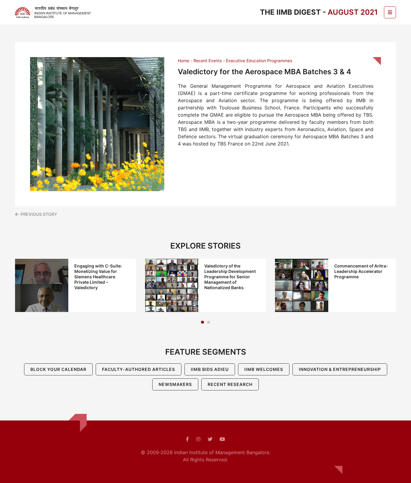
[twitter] (210, 439)
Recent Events (207, 60)
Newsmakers (175, 384)
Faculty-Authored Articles (138, 369)
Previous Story (38, 214)
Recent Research (230, 384)
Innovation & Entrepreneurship (340, 369)
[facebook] (187, 439)
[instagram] (198, 439)
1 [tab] (202, 322)
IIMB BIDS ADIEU (210, 369)
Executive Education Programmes (259, 60)
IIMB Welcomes (263, 369)
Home (183, 60)
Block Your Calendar (58, 369)
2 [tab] (208, 322)
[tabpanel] (76, 285)
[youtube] (222, 439)
